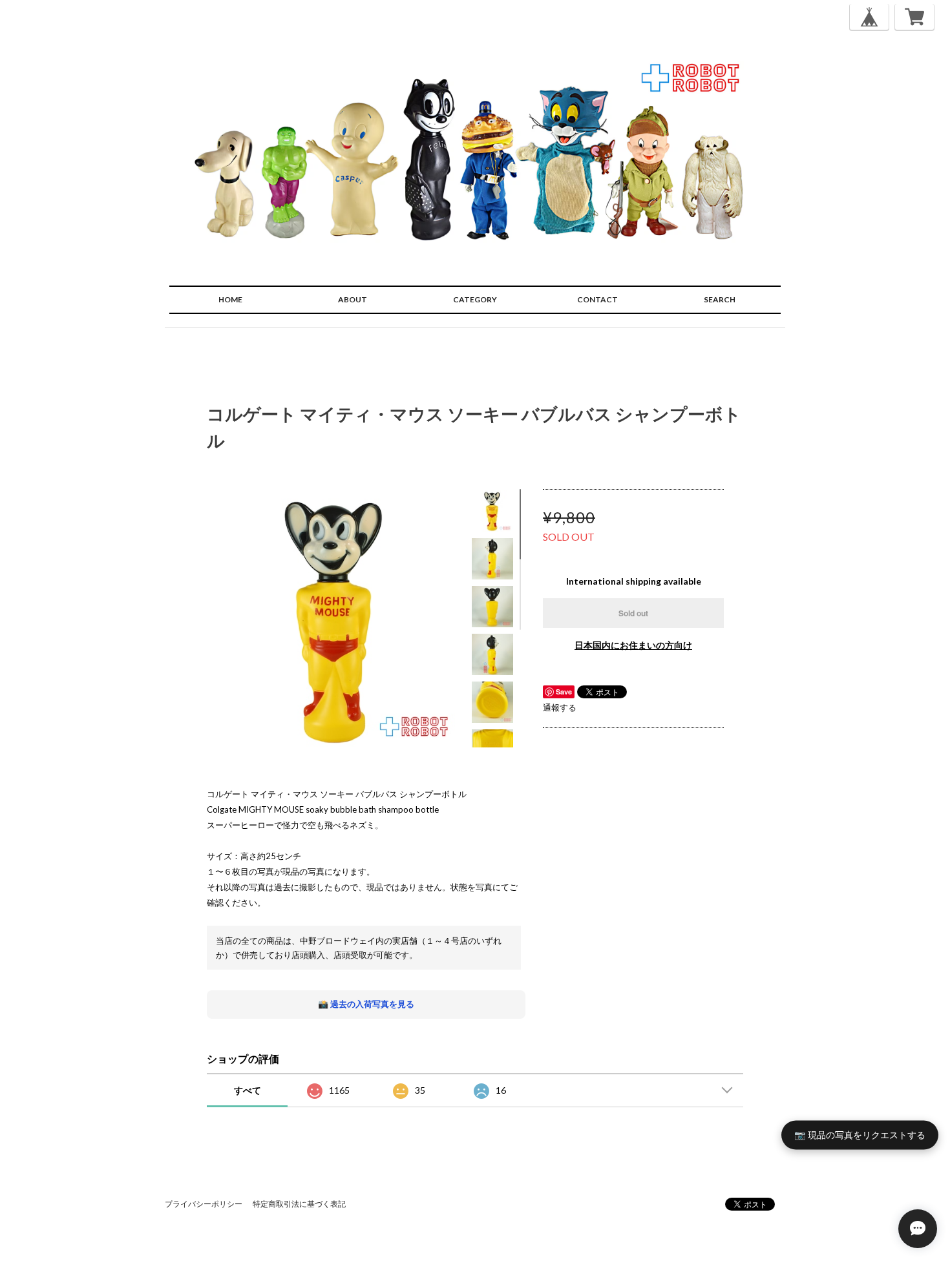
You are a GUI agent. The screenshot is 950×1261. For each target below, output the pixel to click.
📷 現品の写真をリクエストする (859, 1134)
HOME (230, 299)
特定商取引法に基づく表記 (299, 1204)
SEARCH (719, 299)
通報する (559, 707)
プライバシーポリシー (203, 1204)
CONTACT (597, 299)
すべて (247, 1090)
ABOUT (352, 299)
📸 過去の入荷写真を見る (366, 1004)
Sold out (633, 613)
